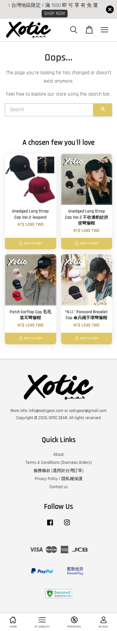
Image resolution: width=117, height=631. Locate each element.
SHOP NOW (54, 13)
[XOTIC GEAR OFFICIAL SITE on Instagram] (67, 525)
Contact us (58, 486)
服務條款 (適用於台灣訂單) (58, 470)
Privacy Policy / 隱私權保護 (59, 478)
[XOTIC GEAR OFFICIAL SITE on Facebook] (50, 525)
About (58, 454)
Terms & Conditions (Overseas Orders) (59, 462)
